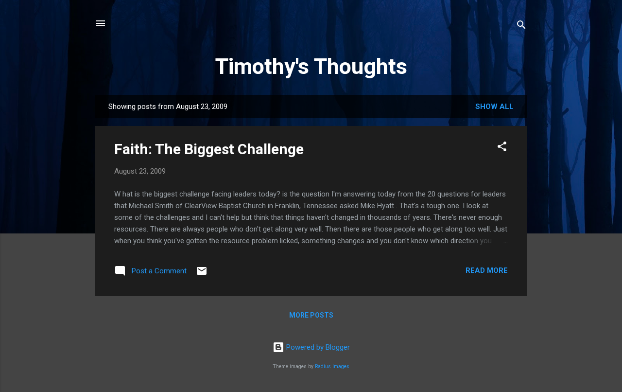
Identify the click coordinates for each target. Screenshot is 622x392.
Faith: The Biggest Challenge (209, 149)
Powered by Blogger (317, 347)
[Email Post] (201, 274)
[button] (502, 148)
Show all (494, 106)
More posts (311, 315)
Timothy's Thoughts (311, 66)
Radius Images (332, 366)
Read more (487, 270)
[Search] (521, 26)
